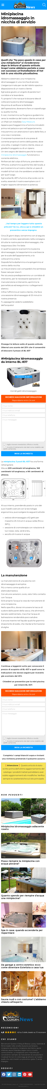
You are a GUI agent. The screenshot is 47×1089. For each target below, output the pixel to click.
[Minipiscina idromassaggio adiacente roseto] (23, 811)
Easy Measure (28, 122)
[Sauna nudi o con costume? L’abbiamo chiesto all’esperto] (23, 984)
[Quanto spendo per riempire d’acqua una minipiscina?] (23, 880)
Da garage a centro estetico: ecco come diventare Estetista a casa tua (22, 966)
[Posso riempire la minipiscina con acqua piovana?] (23, 845)
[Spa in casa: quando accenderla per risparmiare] (23, 915)
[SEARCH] (44, 5)
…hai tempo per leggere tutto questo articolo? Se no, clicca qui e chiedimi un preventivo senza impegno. (23, 226)
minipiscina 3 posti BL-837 (17, 461)
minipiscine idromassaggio (14, 155)
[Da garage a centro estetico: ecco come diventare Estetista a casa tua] (23, 949)
